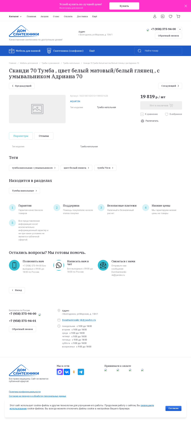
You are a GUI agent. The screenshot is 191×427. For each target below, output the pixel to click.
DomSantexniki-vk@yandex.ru (79, 320)
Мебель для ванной (29, 63)
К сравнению (151, 114)
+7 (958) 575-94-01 (22, 321)
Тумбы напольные (71, 63)
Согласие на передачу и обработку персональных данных (37, 396)
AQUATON (75, 101)
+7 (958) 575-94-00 (163, 29)
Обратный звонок (168, 35)
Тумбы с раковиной (50, 63)
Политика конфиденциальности (25, 392)
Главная (12, 63)
